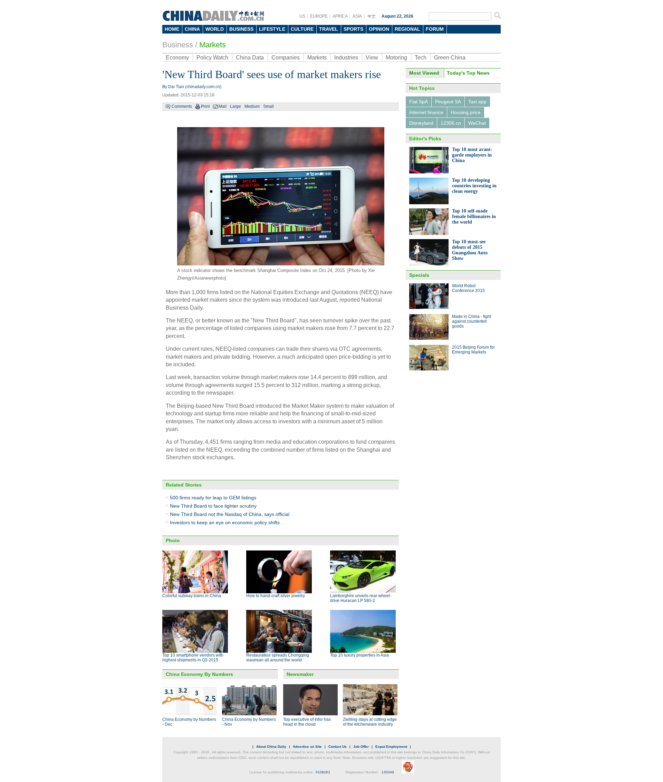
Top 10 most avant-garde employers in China (472, 155)
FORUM (435, 29)
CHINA (192, 29)
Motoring (396, 57)
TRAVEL (328, 29)
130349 (388, 772)
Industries (346, 57)
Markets (212, 44)
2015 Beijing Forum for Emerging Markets (473, 350)
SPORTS (353, 29)
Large (235, 106)
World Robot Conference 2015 (468, 288)
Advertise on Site (307, 746)
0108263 (323, 772)
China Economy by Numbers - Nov (249, 722)
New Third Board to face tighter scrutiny (213, 506)
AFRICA (340, 16)
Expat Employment (391, 746)
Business (177, 44)
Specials (419, 275)
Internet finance (426, 112)
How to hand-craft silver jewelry (275, 595)
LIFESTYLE (272, 29)
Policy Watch (212, 57)
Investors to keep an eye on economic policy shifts (225, 522)
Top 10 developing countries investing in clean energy (474, 186)
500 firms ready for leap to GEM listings (213, 497)
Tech (420, 57)
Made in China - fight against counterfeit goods (471, 321)
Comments (182, 106)
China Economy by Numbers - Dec (189, 722)
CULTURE (302, 29)
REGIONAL (407, 29)
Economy (177, 57)
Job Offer (361, 746)
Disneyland (421, 123)
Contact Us (337, 746)
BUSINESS (241, 29)
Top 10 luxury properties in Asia (359, 655)
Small (268, 106)
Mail (223, 106)
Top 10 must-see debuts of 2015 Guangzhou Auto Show (470, 250)
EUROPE (319, 16)
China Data (250, 57)
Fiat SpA (418, 101)
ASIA (357, 16)
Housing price (466, 112)
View (372, 57)
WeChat (477, 123)
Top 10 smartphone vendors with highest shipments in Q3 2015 (192, 657)
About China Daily (271, 746)
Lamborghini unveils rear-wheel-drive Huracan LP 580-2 (360, 598)
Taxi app (477, 101)
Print (205, 106)
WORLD (214, 29)
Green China (449, 57)
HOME (172, 29)
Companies (285, 57)
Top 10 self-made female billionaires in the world (474, 216)
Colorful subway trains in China (191, 595)
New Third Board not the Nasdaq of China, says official (229, 514)
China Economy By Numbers (199, 674)
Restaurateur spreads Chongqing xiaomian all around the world (277, 657)
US (302, 16)
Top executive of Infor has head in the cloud (307, 722)
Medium (252, 106)
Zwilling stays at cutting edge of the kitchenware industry (370, 722)
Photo (173, 540)
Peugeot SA (448, 101)
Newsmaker (300, 674)
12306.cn (451, 123)
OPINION (379, 29)
